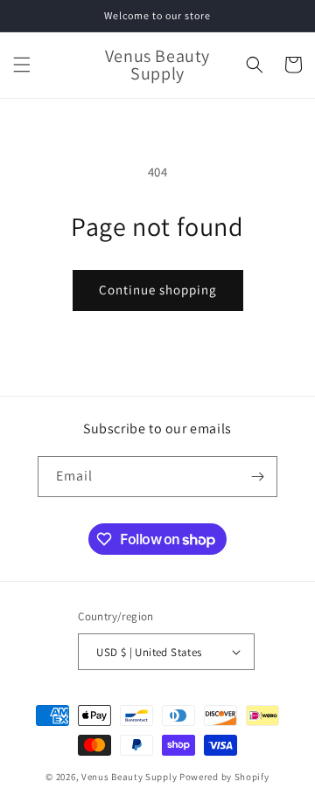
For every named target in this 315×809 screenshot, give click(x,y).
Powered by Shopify (224, 777)
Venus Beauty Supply (129, 777)
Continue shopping (158, 289)
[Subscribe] (257, 476)
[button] (22, 64)
